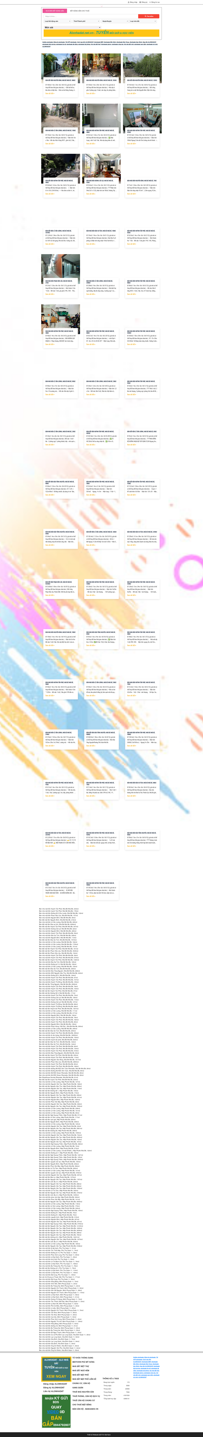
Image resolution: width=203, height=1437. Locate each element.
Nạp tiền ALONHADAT (146, 1366)
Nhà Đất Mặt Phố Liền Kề (84, 1379)
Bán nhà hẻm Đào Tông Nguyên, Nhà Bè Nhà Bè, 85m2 (141, 834)
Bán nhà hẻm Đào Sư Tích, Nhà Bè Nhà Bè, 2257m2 (58, 834)
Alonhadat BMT (146, 1362)
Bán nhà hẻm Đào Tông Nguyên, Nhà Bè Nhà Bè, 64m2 (60, 532)
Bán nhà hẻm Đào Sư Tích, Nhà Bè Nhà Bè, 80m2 (141, 783)
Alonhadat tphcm (138, 1373)
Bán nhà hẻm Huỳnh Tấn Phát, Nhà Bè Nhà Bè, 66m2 (100, 332)
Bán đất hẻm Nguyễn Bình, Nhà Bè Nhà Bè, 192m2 (142, 80)
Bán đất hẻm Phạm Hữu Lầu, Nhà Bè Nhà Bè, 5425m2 (58, 583)
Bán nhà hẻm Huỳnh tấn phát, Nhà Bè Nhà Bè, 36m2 (100, 482)
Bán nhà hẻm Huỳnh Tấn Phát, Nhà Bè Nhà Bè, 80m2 (141, 282)
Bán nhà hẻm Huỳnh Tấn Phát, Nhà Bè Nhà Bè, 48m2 (141, 633)
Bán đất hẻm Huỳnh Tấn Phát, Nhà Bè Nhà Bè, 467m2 (100, 432)
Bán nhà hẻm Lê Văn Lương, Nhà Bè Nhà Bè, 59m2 (101, 682)
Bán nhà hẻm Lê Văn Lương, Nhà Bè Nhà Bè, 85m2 (60, 381)
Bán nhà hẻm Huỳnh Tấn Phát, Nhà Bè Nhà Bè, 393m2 (141, 332)
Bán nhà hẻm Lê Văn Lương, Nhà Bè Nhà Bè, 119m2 (60, 130)
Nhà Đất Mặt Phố (80, 1375)
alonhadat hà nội (146, 1368)
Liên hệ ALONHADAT (53, 1391)
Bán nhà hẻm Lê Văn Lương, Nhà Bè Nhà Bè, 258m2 (99, 282)
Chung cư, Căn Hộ (81, 1383)
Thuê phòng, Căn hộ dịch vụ (86, 1396)
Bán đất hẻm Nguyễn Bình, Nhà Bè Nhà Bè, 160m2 (60, 80)
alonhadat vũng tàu (150, 1373)
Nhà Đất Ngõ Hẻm (80, 1370)
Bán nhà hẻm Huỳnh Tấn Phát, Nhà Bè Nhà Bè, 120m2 (100, 583)
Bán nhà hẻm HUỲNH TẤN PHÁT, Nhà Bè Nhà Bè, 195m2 (100, 884)
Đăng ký (144, 2)
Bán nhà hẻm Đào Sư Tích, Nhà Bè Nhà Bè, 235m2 (142, 532)
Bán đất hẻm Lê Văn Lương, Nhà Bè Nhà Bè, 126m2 (101, 532)
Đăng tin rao (155, 2)
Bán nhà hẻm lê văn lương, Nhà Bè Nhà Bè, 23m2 (60, 431)
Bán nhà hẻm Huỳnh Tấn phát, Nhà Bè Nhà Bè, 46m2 (100, 131)
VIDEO (53, 1411)
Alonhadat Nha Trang (145, 1364)
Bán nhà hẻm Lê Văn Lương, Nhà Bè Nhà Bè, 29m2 (101, 381)
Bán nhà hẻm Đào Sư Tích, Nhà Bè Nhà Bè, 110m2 (101, 231)
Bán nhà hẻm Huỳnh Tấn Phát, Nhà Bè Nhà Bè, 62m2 (141, 231)
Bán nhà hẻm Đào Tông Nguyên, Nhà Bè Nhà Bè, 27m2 (60, 884)
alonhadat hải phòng (143, 1371)
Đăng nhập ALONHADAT (55, 1383)
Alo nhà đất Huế (154, 1371)
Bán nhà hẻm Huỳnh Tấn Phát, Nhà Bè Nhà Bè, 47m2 (59, 783)
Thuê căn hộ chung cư (83, 1400)
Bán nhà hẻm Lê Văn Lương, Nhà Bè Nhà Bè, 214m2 (58, 733)
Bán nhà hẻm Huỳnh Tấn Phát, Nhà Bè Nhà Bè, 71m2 (100, 783)
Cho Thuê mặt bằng (81, 1405)
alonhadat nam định (147, 1375)
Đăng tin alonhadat (150, 1357)
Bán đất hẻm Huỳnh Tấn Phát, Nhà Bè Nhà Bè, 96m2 (59, 181)
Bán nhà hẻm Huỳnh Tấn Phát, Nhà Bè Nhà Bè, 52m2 (141, 382)
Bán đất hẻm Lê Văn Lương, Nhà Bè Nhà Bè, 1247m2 (58, 231)
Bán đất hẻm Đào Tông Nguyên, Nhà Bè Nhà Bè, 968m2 (100, 733)
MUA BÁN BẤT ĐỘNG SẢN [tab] (55, 11)
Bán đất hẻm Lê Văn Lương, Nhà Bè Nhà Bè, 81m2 (142, 431)
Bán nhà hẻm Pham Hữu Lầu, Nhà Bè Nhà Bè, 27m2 (58, 282)
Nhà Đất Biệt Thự (80, 1366)
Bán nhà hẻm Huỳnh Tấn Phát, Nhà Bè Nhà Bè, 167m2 (100, 834)
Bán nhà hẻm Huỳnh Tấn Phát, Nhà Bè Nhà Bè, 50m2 (59, 683)
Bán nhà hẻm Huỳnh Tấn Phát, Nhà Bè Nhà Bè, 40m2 (59, 332)
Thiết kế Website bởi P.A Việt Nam (99, 1435)
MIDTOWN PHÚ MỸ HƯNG (83, 1362)
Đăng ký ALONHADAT (53, 1387)
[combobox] (57, 21)
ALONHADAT (142, 1377)
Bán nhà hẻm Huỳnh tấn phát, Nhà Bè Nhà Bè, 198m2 (141, 733)
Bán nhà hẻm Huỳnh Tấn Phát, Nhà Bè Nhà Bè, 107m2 (141, 131)
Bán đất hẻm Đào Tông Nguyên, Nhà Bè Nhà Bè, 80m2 (59, 482)
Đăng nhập (133, 2)
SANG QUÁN (77, 1388)
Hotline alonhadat (138, 1357)
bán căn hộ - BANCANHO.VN (85, 1409)
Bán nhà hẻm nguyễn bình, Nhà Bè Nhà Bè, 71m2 (142, 180)
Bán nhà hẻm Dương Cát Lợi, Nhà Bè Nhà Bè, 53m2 (99, 181)
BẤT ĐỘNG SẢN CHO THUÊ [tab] (79, 11)
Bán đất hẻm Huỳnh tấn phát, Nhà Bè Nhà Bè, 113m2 (141, 482)
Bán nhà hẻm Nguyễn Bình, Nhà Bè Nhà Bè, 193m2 (101, 80)
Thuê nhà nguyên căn (83, 1392)
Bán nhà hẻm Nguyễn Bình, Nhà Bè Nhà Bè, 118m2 (60, 632)
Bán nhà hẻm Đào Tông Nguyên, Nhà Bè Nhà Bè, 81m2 (100, 633)
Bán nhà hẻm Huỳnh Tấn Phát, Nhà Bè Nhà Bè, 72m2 (141, 683)
